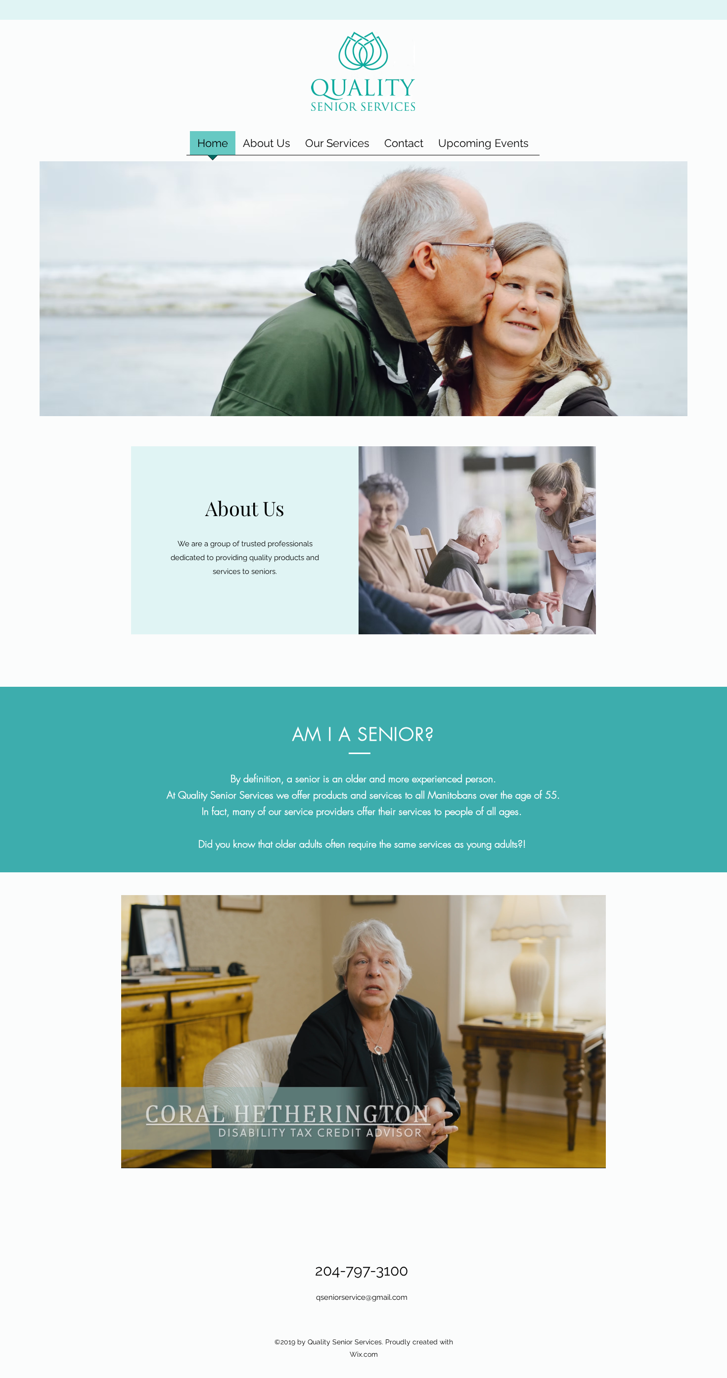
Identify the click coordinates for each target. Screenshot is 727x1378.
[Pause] (134, 1154)
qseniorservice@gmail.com (362, 1297)
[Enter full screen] (592, 1154)
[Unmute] (150, 1154)
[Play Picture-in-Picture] (575, 1154)
